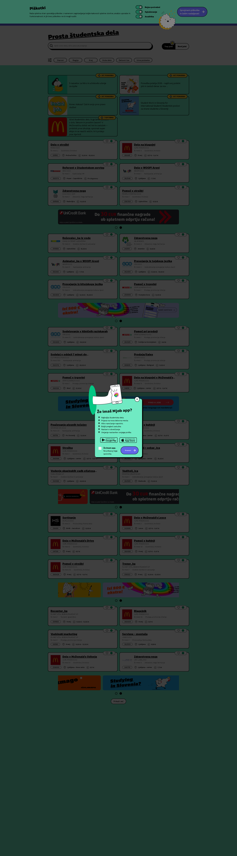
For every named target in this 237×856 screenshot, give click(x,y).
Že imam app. (109, 447)
